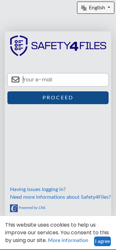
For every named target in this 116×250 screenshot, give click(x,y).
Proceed (58, 97)
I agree (102, 241)
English (97, 7)
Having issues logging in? (38, 189)
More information (68, 240)
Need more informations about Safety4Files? (60, 197)
